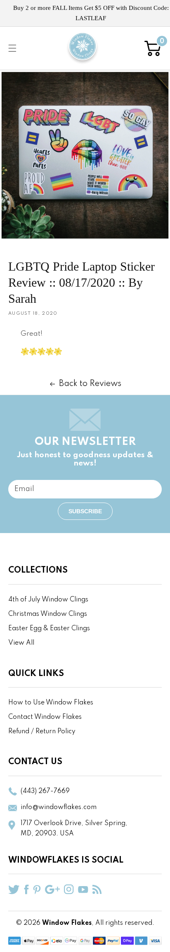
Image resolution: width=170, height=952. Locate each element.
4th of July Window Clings (48, 599)
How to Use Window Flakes (50, 702)
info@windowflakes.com (59, 807)
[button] (12, 48)
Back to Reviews (90, 384)
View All (21, 643)
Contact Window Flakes (45, 717)
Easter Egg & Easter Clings (49, 628)
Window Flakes (67, 923)
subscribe (85, 511)
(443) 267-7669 (45, 791)
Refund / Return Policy (42, 731)
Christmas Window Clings (47, 614)
